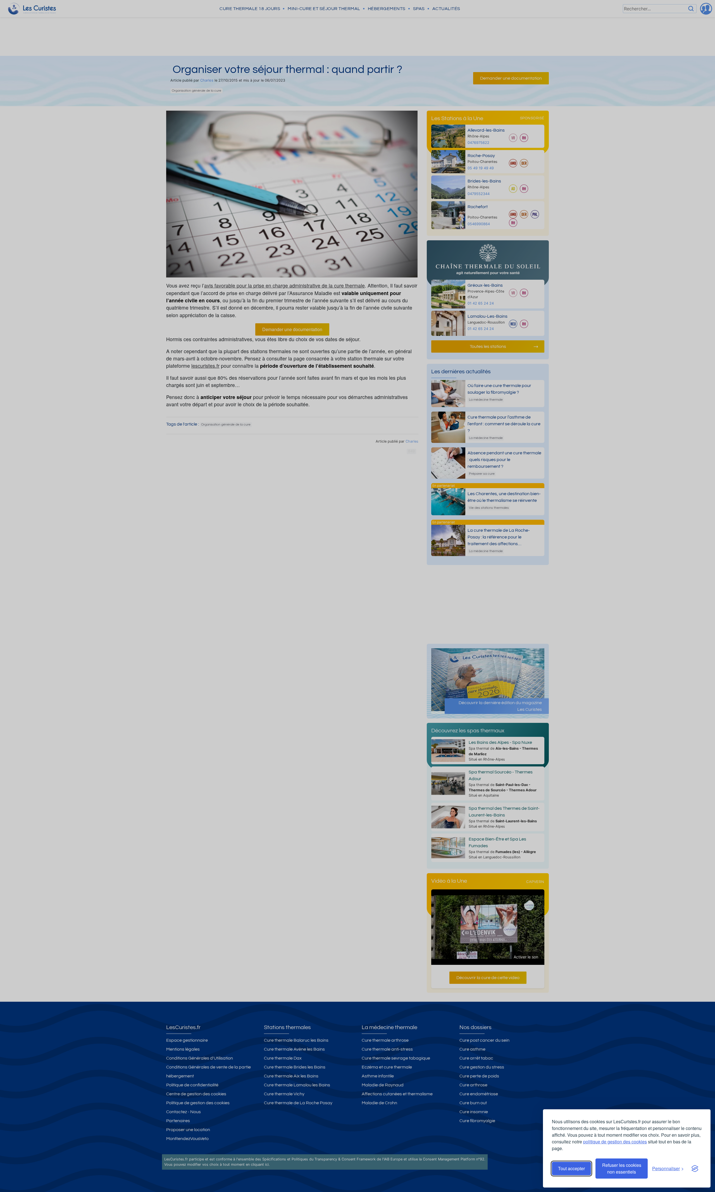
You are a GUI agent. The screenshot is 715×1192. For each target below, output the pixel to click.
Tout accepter (571, 1168)
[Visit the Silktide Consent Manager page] (695, 1168)
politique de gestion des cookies (615, 1141)
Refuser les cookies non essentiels (621, 1168)
